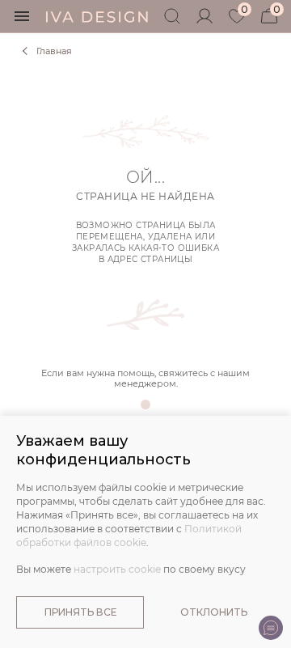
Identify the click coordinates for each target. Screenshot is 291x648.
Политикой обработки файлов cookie (129, 535)
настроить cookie (117, 569)
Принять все (80, 612)
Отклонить (213, 612)
